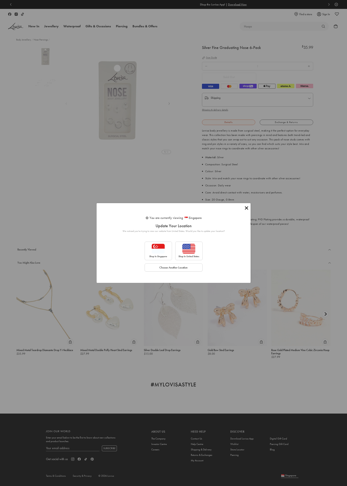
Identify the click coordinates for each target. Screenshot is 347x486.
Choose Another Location (173, 267)
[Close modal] (246, 208)
